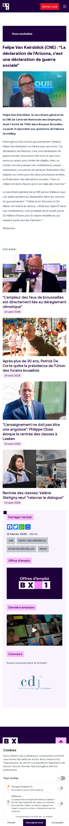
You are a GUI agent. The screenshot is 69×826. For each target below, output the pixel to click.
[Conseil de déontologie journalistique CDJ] (34, 683)
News (43, 549)
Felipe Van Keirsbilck (32, 541)
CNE (11, 541)
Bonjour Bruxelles (21, 549)
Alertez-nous (49, 6)
